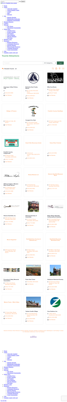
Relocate (6, 25)
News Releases (11, 35)
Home (5, 6)
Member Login (8, 39)
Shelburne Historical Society (55, 279)
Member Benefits (11, 17)
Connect (6, 23)
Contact (9, 11)
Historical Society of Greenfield (31, 216)
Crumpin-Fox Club (30, 120)
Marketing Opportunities (13, 20)
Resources (6, 41)
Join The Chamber (40, 331)
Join (5, 16)
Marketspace (50, 330)
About (5, 7)
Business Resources (12, 42)
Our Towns (10, 26)
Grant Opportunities (12, 49)
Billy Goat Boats (51, 87)
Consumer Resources (12, 48)
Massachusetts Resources (13, 46)
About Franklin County (13, 10)
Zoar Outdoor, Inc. (52, 311)
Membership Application (13, 19)
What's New (7, 29)
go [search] (61, 63)
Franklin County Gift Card (11, 52)
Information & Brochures (30, 331)
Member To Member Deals (40, 330)
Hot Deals (9, 38)
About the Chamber (12, 8)
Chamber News (11, 30)
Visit (5, 51)
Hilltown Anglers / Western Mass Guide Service (11, 184)
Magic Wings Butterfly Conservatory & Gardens (54, 216)
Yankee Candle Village (31, 311)
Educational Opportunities (14, 27)
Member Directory (8, 22)
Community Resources (13, 44)
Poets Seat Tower (30, 279)
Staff (8, 13)
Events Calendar (11, 32)
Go (20, 1)
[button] (3, 68)
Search (23, 1)
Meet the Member (11, 36)
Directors (9, 14)
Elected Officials (11, 45)
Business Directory (8, 330)
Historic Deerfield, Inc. (10, 215)
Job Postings (10, 33)
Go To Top (3, 400)
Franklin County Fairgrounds (8, 152)
